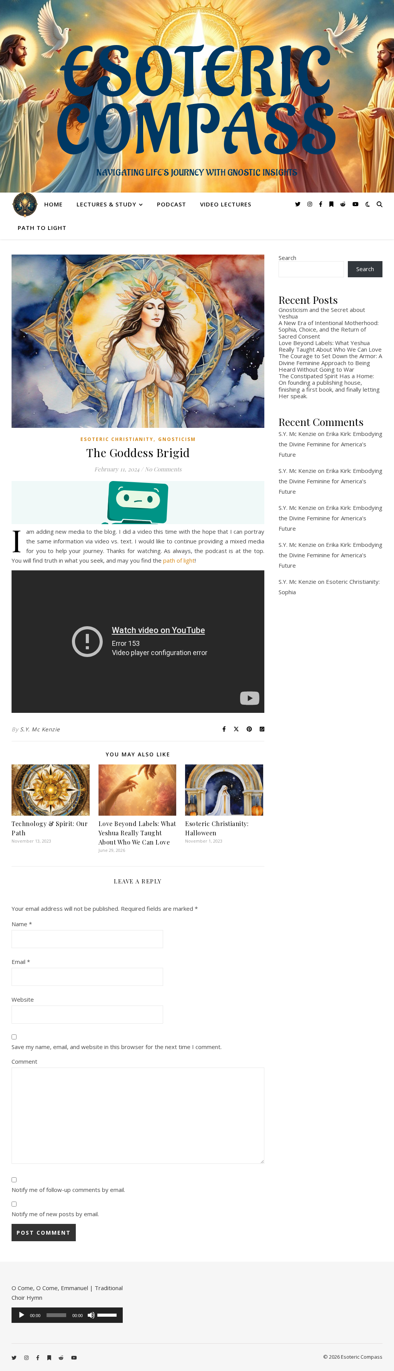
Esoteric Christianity (117, 439)
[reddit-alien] (343, 204)
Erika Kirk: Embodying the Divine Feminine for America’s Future (330, 444)
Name (22, 924)
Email (21, 961)
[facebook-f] (321, 204)
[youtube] (355, 204)
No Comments (163, 469)
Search (287, 257)
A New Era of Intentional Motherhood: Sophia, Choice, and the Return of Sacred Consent (329, 329)
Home (53, 204)
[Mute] (91, 1315)
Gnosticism (177, 439)
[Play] (21, 1315)
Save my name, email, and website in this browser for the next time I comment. (117, 1047)
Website (23, 999)
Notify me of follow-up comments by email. (68, 1189)
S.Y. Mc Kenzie (40, 729)
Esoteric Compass (197, 104)
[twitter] (298, 204)
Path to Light (42, 227)
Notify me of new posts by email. (55, 1214)
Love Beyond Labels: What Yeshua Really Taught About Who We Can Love (137, 833)
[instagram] (310, 204)
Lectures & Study (106, 204)
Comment (24, 1061)
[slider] (108, 1314)
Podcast (171, 204)
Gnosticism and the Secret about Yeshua (322, 313)
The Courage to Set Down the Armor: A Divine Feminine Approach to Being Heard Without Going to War (330, 362)
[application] (67, 1315)
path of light (179, 560)
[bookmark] (332, 204)
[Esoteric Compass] (25, 204)
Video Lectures (225, 204)
